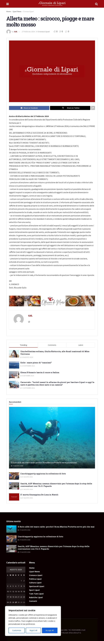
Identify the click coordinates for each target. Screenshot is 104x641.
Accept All (50, 630)
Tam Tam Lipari (36, 593)
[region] (33, 621)
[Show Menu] (7, 4)
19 (13, 597)
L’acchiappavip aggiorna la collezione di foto (43, 473)
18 (10, 597)
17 (8, 597)
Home (8, 11)
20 (16, 597)
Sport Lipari (34, 590)
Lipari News (17, 11)
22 (21, 597)
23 (24, 597)
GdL (15, 31)
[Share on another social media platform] (93, 108)
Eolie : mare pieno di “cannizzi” (36, 362)
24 (8, 602)
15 (21, 591)
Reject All (33, 630)
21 (18, 597)
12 (13, 591)
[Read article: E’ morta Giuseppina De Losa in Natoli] (14, 497)
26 (13, 602)
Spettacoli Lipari (36, 586)
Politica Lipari (35, 579)
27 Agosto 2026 (17, 466)
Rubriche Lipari (36, 597)
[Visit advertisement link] (52, 301)
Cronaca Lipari (28, 11)
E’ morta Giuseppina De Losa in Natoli (39, 494)
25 (10, 602)
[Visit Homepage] (52, 3)
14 (18, 591)
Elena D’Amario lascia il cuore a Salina (39, 372)
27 (16, 602)
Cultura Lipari (35, 582)
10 (8, 591)
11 (10, 591)
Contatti (33, 601)
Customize (16, 630)
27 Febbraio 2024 (28, 31)
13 (16, 591)
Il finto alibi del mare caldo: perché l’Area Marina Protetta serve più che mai (44, 462)
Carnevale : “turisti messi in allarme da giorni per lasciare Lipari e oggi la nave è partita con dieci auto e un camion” (57, 383)
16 (24, 591)
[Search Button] (96, 4)
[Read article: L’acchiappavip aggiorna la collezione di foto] (14, 476)
